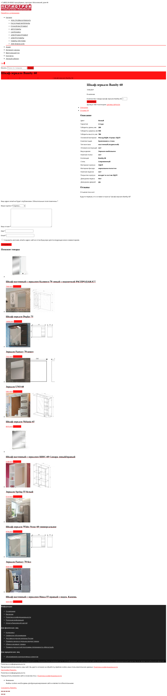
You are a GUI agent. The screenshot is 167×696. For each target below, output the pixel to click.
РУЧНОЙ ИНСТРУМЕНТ (19, 26)
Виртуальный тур (13, 53)
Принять (13, 670)
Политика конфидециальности (106, 667)
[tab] (86, 95)
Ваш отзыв (6, 226)
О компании (10, 611)
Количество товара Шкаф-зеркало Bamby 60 (104, 99)
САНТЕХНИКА (16, 32)
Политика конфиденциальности (18, 617)
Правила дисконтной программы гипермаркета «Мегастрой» (30, 647)
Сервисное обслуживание (16, 635)
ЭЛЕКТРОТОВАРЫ (17, 38)
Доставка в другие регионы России (19, 638)
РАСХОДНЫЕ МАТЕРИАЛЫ (20, 23)
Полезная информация (15, 620)
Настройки (5, 670)
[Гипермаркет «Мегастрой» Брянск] (16, 10)
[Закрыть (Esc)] (2, 691)
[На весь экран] (7, 691)
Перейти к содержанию (10, 13)
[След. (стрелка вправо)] (4, 694)
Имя (3, 231)
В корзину (91, 102)
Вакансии (9, 614)
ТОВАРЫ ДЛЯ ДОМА (18, 41)
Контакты (10, 56)
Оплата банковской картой (16, 623)
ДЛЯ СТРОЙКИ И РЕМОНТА (21, 20)
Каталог (9, 17)
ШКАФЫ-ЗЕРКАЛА (113, 104)
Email (3, 235)
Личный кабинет (12, 59)
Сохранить (5, 688)
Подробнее (17, 356)
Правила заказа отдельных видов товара (22, 641)
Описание (84, 107)
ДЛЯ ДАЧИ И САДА (17, 44)
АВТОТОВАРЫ (16, 29)
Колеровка (10, 632)
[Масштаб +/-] (9, 691)
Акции (8, 47)
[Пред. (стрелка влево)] (2, 694)
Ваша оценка (7, 206)
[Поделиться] (4, 691)
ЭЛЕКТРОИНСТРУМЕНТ (19, 35)
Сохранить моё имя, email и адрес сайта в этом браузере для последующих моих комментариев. (42, 240)
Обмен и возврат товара (16, 644)
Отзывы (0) (84, 110)
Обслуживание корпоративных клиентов (22, 657)
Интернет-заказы (13, 50)
